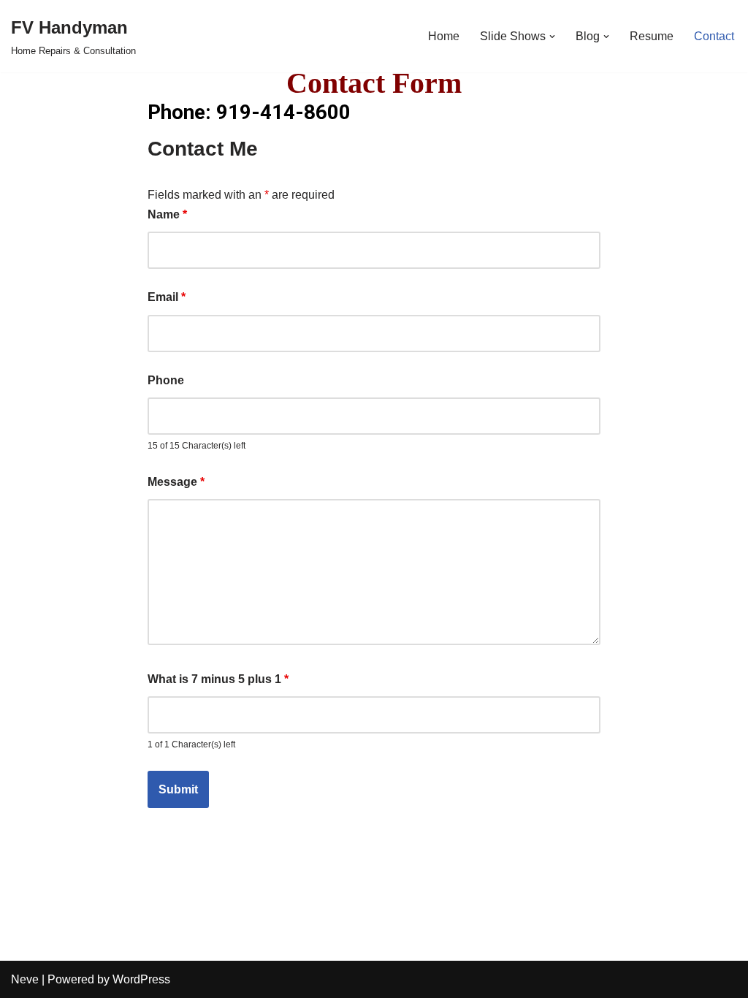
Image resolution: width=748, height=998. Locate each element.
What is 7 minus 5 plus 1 (218, 679)
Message (176, 482)
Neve (25, 979)
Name (167, 214)
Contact (714, 36)
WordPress (141, 979)
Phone (166, 380)
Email (167, 297)
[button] (552, 36)
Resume (651, 36)
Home (443, 36)
